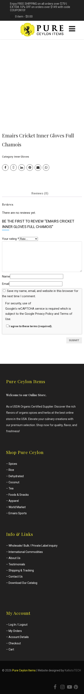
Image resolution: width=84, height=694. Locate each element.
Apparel (14, 500)
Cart (11, 649)
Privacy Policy (44, 314)
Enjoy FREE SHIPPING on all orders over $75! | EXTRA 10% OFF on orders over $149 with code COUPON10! (40, 7)
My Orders (15, 631)
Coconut (14, 482)
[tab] (39, 193)
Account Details (19, 637)
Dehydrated (16, 476)
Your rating (10, 239)
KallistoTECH (73, 670)
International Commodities (26, 552)
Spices (13, 463)
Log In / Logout (18, 624)
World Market (17, 507)
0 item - (24, 16)
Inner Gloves (21, 156)
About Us (14, 558)
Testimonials (17, 564)
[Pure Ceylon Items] (42, 37)
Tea (11, 488)
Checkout (15, 643)
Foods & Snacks (19, 494)
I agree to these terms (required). (30, 326)
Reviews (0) (39, 193)
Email (5, 284)
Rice (11, 469)
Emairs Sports (18, 513)
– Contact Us (14, 576)
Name (6, 276)
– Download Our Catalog (21, 582)
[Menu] (72, 29)
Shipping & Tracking (21, 570)
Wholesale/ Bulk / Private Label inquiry (33, 545)
